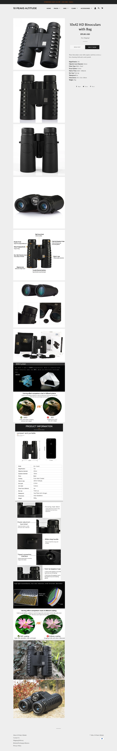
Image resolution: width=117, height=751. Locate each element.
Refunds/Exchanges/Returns (21, 743)
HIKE (65, 8)
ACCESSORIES (85, 8)
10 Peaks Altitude (25, 8)
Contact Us (16, 738)
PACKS (56, 8)
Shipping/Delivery (18, 740)
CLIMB (73, 8)
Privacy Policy (17, 746)
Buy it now (92, 47)
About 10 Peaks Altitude (20, 735)
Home (49, 8)
